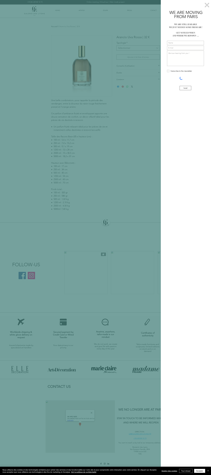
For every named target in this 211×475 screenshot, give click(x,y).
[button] (207, 5)
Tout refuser (186, 471)
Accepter (199, 471)
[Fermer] (208, 471)
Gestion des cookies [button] (169, 471)
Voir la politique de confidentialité (83, 472)
